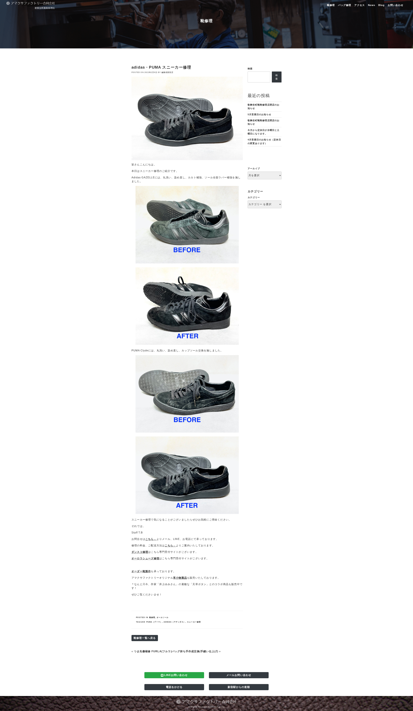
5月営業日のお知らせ (259, 114)
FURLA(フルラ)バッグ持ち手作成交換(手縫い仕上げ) (184, 651)
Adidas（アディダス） (174, 622)
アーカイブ (254, 168)
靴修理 (331, 5)
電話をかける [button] (174, 687)
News (371, 5)
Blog (381, 5)
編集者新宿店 (167, 72)
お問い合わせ (395, 5)
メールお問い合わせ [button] (238, 675)
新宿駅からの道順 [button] (239, 687)
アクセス (359, 5)
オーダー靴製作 (141, 571)
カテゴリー (254, 197)
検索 (250, 68)
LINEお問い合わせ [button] (175, 675)
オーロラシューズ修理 (145, 558)
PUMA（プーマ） (154, 622)
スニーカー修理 (194, 622)
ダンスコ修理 (139, 552)
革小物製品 (180, 577)
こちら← (150, 539)
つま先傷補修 (142, 651)
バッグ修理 (344, 5)
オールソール (162, 617)
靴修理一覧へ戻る (145, 638)
